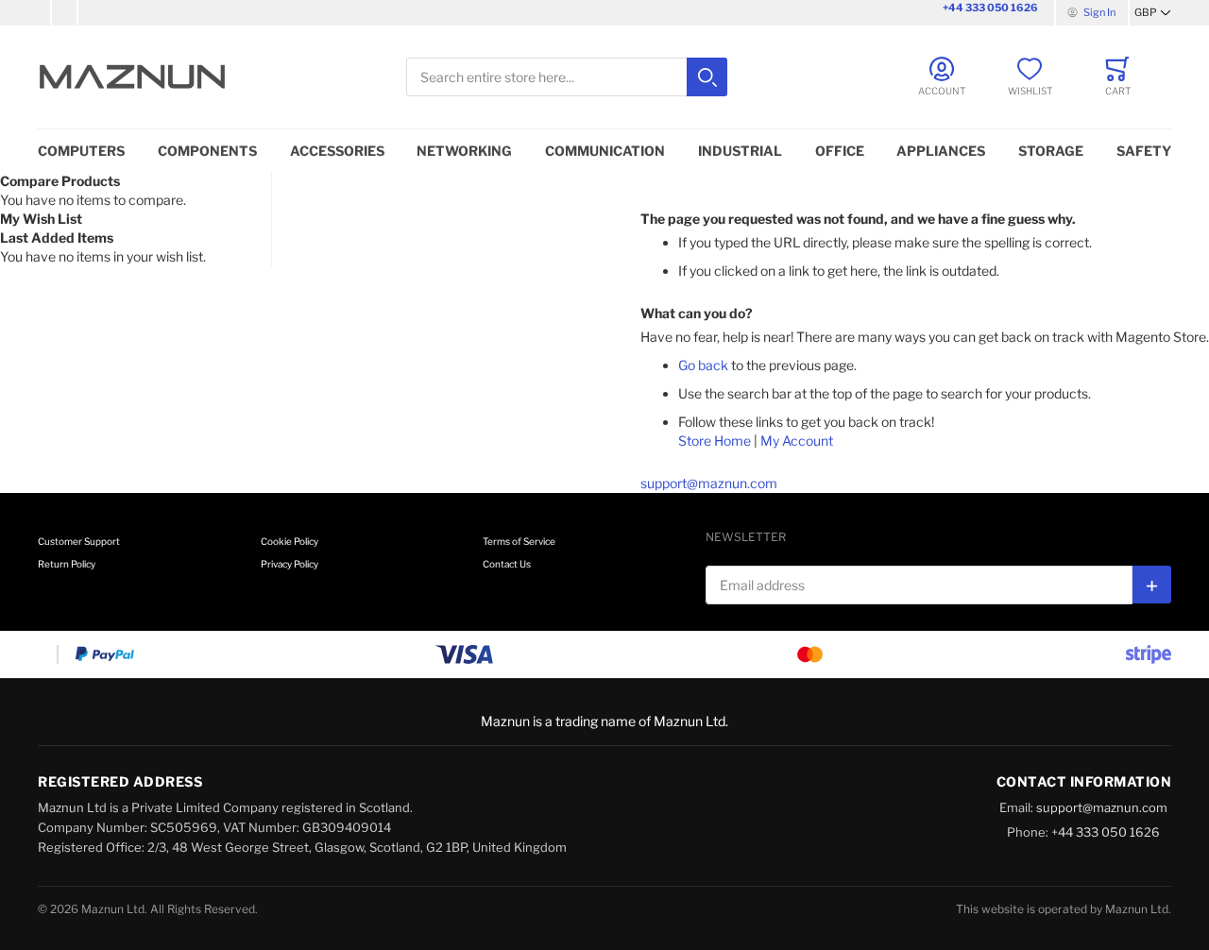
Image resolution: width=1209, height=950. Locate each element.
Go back (703, 365)
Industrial (740, 151)
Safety (1143, 151)
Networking (464, 151)
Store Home (714, 441)
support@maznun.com (708, 483)
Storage (1050, 151)
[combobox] (566, 77)
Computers (81, 151)
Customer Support (79, 541)
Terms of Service (519, 541)
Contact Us (507, 563)
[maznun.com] (132, 76)
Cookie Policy (289, 541)
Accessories (337, 151)
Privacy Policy (289, 563)
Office (839, 151)
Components (207, 151)
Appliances (940, 151)
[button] (1152, 13)
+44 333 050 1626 (990, 7)
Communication (605, 151)
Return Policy (66, 563)
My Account (796, 441)
